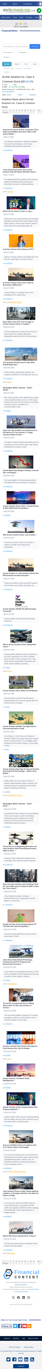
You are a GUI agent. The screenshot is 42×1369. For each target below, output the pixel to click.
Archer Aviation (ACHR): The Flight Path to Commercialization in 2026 (19, 727)
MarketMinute (8, 1168)
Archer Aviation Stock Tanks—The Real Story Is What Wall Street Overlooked (21, 507)
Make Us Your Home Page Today (14, 1320)
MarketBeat (7, 410)
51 (39, 110)
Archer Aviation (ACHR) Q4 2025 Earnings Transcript (19, 610)
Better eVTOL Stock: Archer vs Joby (18, 211)
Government (10, 191)
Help (23, 1338)
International (27, 68)
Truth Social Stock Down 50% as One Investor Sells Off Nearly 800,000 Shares (20, 171)
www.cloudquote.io (21, 1285)
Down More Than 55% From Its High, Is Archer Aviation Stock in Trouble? (18, 323)
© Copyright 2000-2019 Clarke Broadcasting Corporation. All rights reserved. (21, 1352)
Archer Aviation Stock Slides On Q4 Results (21, 691)
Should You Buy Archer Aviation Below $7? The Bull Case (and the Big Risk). (20, 925)
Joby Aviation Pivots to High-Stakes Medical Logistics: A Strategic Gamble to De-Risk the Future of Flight (20, 1193)
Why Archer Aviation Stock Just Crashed (20, 535)
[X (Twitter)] (13, 1297)
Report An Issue (33, 1338)
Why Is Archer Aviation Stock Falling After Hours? (19, 645)
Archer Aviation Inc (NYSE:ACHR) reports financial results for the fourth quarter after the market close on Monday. (21, 700)
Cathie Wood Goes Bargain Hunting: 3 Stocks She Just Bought (21, 471)
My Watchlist (22, 52)
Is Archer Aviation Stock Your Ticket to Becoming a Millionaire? (18, 284)
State (21, 17)
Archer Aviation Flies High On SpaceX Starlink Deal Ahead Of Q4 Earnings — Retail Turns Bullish (21, 771)
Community (27, 4)
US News (29, 17)
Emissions (19, 795)
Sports (15, 4)
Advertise (16, 1338)
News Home (5, 17)
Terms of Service (14, 1347)
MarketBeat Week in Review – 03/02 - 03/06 (18, 389)
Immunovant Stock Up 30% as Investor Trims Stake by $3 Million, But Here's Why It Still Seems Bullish (20, 132)
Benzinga (7, 707)
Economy (19, 302)
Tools (34, 64)
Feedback (21, 1366)
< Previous (5, 111)
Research (32, 95)
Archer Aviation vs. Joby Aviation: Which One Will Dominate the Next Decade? (21, 574)
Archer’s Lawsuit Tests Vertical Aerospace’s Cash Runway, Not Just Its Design (20, 1047)
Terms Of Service (22, 1292)
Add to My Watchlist (8, 91)
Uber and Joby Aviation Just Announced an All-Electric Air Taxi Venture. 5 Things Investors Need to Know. (20, 432)
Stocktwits (7, 667)
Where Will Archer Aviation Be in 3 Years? (20, 1236)
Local (15, 17)
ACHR (29, 81)
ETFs (26, 64)
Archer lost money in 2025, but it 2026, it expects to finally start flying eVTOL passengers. (19, 544)
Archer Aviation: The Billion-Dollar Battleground (16, 1079)
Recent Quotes (7, 52)
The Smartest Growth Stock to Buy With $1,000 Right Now (19, 363)
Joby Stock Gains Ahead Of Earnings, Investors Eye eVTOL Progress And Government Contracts (18, 962)
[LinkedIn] (23, 1297)
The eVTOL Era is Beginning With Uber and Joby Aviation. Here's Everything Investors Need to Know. (20, 848)
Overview (6, 68)
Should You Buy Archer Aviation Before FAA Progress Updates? (20, 1108)
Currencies (19, 68)
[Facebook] (18, 1297)
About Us (7, 1338)
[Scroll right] (40, 4)
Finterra (7, 749)
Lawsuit (9, 1059)
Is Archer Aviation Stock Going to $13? (19, 249)
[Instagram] (28, 1297)
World (37, 17)
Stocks (17, 64)
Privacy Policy (34, 1289)
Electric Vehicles (16, 1171)
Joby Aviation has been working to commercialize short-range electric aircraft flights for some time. (19, 898)
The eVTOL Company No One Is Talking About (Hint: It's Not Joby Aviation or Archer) (18, 1005)
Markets (6, 64)
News (5, 4)
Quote (9, 95)
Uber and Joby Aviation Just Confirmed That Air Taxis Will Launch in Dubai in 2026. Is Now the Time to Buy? (21, 886)
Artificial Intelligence (12, 302)
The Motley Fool (8, 150)
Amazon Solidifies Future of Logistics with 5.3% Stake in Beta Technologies (19, 1146)
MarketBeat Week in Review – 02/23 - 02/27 (18, 805)
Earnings (9, 382)
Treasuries (7, 72)
